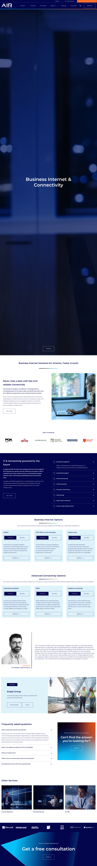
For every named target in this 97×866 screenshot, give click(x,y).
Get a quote (74, 5)
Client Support (70, 1)
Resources (63, 5)
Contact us (15, 557)
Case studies (43, 5)
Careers (57, 1)
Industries (33, 5)
